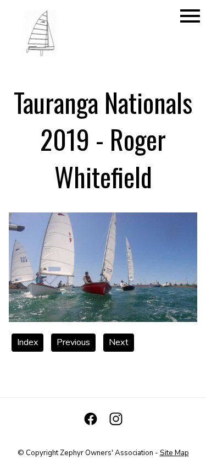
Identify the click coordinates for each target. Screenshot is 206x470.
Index (27, 342)
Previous (73, 342)
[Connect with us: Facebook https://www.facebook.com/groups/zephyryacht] (90, 419)
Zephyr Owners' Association (106, 453)
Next (119, 342)
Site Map (174, 453)
